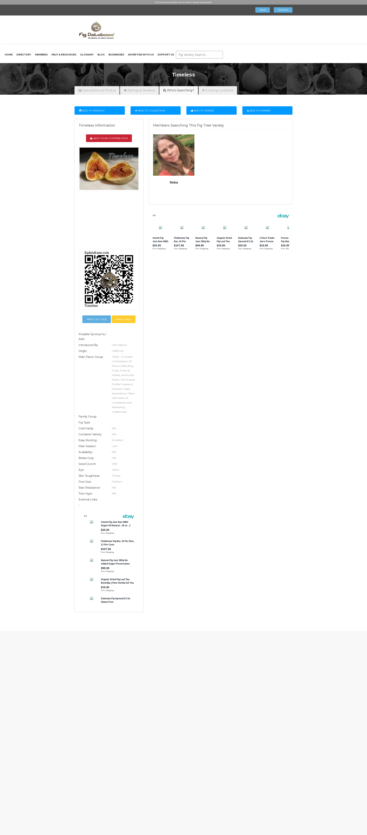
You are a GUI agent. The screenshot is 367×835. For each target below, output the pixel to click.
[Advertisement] (201, 28)
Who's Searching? (180, 90)
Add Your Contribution (110, 138)
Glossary (87, 54)
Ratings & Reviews (141, 90)
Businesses (116, 54)
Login (262, 10)
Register (283, 10)
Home (9, 54)
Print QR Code (97, 319)
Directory (23, 54)
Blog (101, 54)
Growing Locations (218, 90)
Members (41, 54)
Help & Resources (63, 54)
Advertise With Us (141, 54)
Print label (123, 319)
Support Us (166, 54)
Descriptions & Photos (99, 90)
